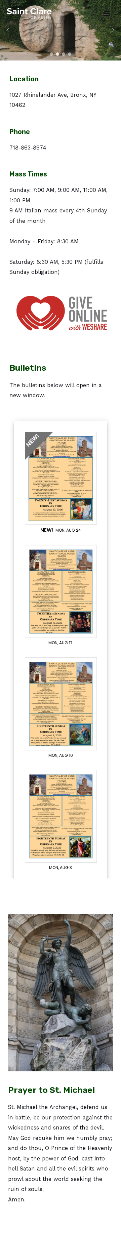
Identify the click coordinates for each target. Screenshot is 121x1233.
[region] (60, 30)
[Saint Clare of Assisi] (29, 13)
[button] (7, 30)
